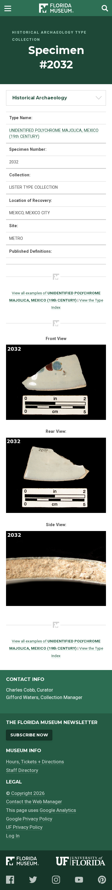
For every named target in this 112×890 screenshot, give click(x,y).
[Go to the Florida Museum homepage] (56, 8)
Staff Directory (22, 770)
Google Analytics (58, 810)
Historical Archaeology (39, 98)
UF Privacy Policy (24, 827)
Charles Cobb (20, 690)
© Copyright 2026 (25, 793)
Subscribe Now (29, 735)
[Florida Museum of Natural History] (31, 862)
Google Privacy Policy (29, 819)
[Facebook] (10, 880)
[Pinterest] (102, 880)
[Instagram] (56, 880)
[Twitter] (33, 880)
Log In (13, 836)
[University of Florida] (81, 862)
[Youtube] (79, 880)
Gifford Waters (22, 697)
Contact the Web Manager (34, 801)
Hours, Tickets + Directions (35, 761)
